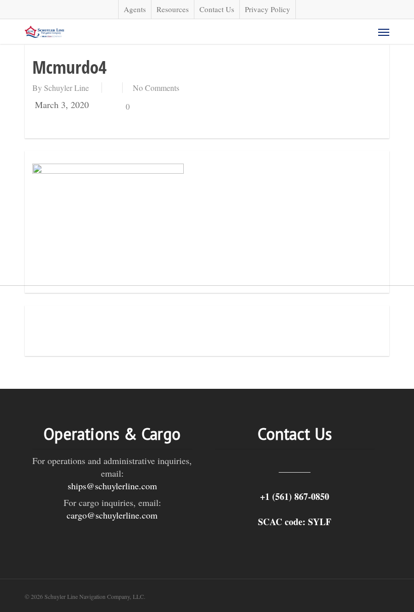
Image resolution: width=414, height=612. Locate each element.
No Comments (156, 87)
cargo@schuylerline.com (112, 515)
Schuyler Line (66, 87)
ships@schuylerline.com (112, 486)
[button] (383, 32)
